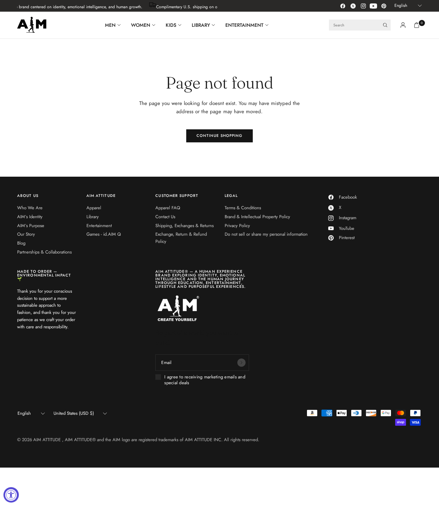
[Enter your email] (241, 362)
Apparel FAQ (167, 207)
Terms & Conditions (243, 207)
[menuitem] (115, 25)
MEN (110, 25)
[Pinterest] (384, 6)
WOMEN (140, 25)
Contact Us (165, 216)
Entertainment (99, 225)
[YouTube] (373, 6)
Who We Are (30, 207)
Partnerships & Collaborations (44, 252)
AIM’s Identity (30, 216)
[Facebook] (342, 6)
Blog (21, 243)
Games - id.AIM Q (103, 234)
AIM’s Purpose (30, 225)
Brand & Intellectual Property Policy (257, 216)
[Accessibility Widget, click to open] (11, 495)
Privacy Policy (237, 225)
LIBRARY (201, 25)
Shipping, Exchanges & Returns (184, 225)
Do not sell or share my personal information (266, 234)
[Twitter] (353, 6)
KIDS (171, 25)
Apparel (93, 207)
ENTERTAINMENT (244, 25)
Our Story (26, 234)
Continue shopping (220, 135)
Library (92, 216)
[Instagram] (363, 6)
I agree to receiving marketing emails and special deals (204, 380)
